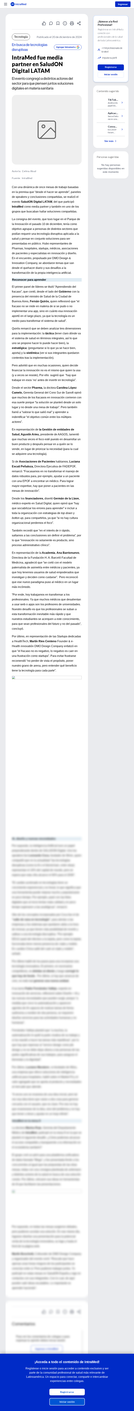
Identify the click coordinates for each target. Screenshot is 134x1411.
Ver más (109, 140)
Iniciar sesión (67, 1401)
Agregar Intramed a (66, 47)
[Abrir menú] (5, 4)
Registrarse (67, 1391)
